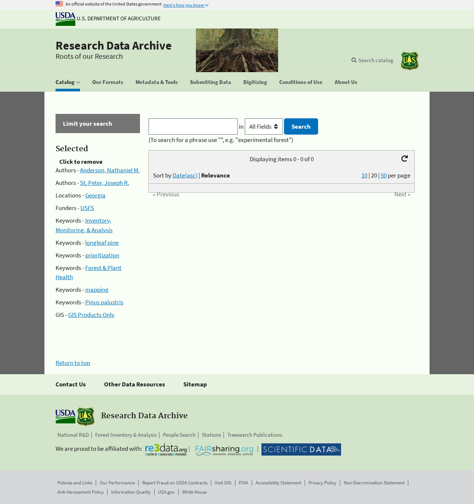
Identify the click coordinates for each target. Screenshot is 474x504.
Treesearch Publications (254, 434)
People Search (179, 434)
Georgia (95, 195)
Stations (211, 434)
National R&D (73, 434)
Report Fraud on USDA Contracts (174, 483)
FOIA (243, 483)
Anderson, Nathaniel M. (110, 170)
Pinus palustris (104, 302)
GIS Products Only (91, 315)
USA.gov (166, 492)
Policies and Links (74, 483)
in (242, 126)
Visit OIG (223, 483)
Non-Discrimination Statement (374, 483)
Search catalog (375, 60)
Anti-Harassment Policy (80, 492)
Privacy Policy (322, 483)
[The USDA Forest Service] (409, 60)
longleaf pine (101, 243)
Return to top (73, 363)
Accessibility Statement (278, 483)
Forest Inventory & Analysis (126, 434)
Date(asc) (185, 175)
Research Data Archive (114, 45)
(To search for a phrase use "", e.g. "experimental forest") (220, 140)
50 (384, 175)
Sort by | (191, 175)
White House (194, 492)
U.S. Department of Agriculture (118, 18)
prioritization (102, 255)
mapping (97, 289)
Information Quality (131, 492)
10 (364, 175)
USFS (87, 208)
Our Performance (117, 483)
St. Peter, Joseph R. (104, 183)
